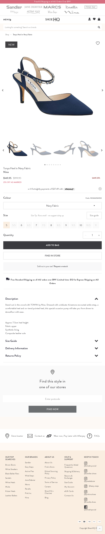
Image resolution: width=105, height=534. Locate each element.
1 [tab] (45, 164)
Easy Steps (29, 467)
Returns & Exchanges (68, 476)
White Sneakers (11, 469)
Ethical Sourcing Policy (51, 472)
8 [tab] (61, 164)
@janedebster (89, 481)
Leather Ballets (11, 495)
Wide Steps (29, 475)
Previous (3, 150)
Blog (46, 497)
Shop (7, 34)
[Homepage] (52, 19)
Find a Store (49, 467)
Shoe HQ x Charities (49, 492)
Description (11, 299)
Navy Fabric (52, 206)
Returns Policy (13, 356)
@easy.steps (93, 486)
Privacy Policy (50, 477)
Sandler (28, 462)
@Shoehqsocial (90, 509)
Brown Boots (10, 464)
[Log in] (89, 19)
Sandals (8, 478)
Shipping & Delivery (72, 471)
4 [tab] (52, 164)
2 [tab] (47, 164)
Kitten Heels (10, 491)
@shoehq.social (90, 465)
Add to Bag (52, 245)
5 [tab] (54, 164)
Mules (7, 486)
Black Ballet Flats (12, 473)
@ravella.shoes (90, 502)
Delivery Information (16, 348)
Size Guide (11, 341)
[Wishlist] (94, 19)
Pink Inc (28, 493)
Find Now (53, 409)
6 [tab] (56, 164)
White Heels (10, 482)
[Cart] (100, 19)
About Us (48, 462)
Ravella (28, 488)
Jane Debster (30, 480)
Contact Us (69, 495)
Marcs (27, 484)
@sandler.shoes (90, 473)
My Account (69, 486)
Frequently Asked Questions (71, 466)
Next (101, 150)
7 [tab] (58, 164)
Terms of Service (51, 482)
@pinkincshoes (90, 494)
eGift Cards (69, 491)
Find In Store (52, 255)
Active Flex (29, 471)
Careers (48, 486)
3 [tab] (50, 164)
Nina (6, 172)
